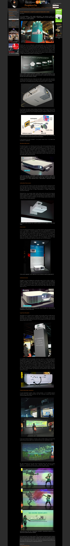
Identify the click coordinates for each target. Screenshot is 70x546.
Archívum (46, 7)
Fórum (51, 7)
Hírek (29, 7)
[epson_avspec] (37, 3)
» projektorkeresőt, (12, 15)
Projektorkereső (24, 7)
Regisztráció (54, 8)
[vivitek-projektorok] (58, 15)
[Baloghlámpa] (58, 30)
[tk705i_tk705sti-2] (14, 35)
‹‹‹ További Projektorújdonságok (24, 545)
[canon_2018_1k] (14, 49)
